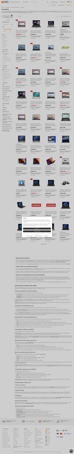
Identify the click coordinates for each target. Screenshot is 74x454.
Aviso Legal (46, 235)
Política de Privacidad (38, 235)
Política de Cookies (29, 235)
